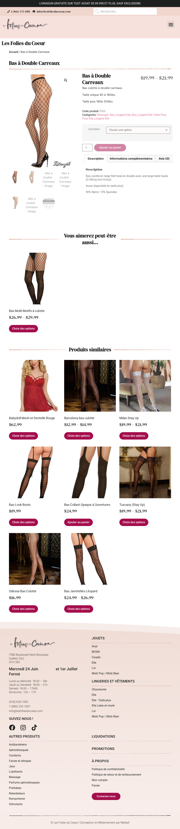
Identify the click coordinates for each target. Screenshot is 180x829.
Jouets (98, 638)
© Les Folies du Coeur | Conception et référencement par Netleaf (90, 822)
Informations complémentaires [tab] (131, 158)
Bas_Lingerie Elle (120, 115)
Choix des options (23, 328)
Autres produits (24, 736)
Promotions (103, 749)
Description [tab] (96, 158)
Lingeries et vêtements (113, 681)
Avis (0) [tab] (164, 158)
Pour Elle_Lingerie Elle (95, 118)
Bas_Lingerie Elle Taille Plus (149, 115)
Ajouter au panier (110, 147)
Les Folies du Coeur (23, 43)
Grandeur (94, 129)
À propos (100, 761)
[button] (171, 24)
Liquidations (103, 736)
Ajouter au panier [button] (78, 522)
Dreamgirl (103, 115)
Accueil (13, 52)
